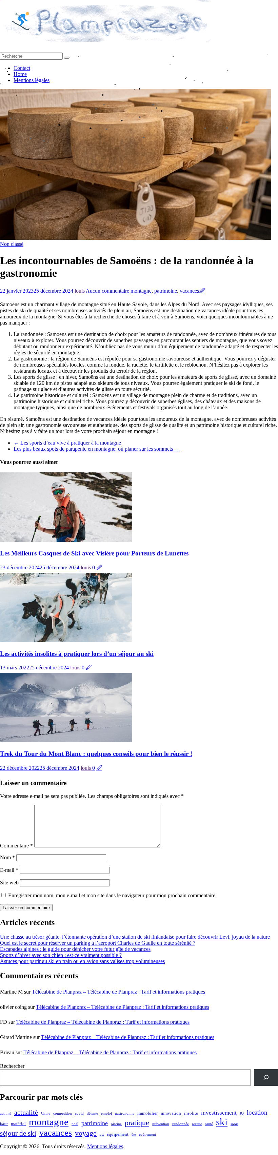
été (134, 1134)
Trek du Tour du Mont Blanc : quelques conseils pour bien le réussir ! (96, 753)
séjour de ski (18, 1133)
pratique (137, 1123)
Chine (45, 1113)
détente (92, 1113)
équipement (117, 1134)
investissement (219, 1113)
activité (5, 1113)
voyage (86, 1133)
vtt (102, 1134)
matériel (18, 1123)
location (257, 1112)
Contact (22, 68)
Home (20, 74)
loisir (4, 1124)
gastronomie (124, 1113)
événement (147, 1134)
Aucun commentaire (107, 291)
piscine (116, 1124)
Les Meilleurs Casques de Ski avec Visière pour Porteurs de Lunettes (94, 553)
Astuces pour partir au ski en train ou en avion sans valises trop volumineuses (82, 961)
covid (79, 1113)
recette (197, 1124)
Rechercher (12, 1066)
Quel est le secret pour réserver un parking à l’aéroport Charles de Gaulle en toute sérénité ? (97, 943)
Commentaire (16, 845)
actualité (26, 1112)
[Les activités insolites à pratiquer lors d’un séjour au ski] (66, 640)
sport (234, 1124)
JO (242, 1113)
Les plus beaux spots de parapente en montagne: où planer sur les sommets (97, 449)
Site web (9, 882)
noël (75, 1124)
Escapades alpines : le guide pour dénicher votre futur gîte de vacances (75, 949)
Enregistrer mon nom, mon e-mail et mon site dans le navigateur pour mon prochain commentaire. (112, 895)
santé (209, 1124)
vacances (189, 291)
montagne (141, 291)
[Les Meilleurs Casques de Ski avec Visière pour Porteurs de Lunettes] (66, 540)
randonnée (180, 1124)
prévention (160, 1124)
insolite (191, 1113)
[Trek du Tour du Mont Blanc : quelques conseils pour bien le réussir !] (66, 740)
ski (221, 1122)
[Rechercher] (266, 1077)
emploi (106, 1113)
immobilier (147, 1113)
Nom (7, 857)
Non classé (11, 244)
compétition (62, 1113)
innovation (171, 1113)
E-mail (9, 870)
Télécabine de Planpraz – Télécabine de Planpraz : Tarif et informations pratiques (118, 992)
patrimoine (165, 291)
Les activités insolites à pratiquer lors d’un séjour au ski (77, 653)
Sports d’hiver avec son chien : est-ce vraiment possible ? (61, 955)
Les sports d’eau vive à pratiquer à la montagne (67, 443)
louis (80, 291)
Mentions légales (31, 80)
